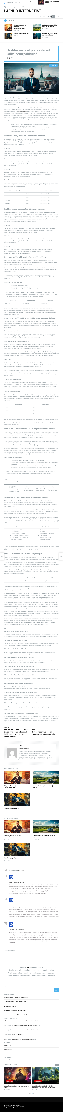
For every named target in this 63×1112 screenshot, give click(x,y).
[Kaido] (12, 753)
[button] (56, 1065)
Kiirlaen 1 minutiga (16, 1034)
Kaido (8, 58)
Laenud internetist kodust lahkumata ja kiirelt (15, 1015)
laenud (29, 967)
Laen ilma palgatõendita (21, 33)
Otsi (5, 987)
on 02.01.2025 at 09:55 (18, 905)
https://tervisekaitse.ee (24, 748)
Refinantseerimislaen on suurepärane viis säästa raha (25, 1030)
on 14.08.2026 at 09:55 (18, 929)
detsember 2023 (8, 1045)
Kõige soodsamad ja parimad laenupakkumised (13, 786)
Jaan (10, 882)
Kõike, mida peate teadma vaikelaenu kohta (50, 34)
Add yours (21, 870)
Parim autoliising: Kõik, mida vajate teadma (49, 25)
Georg (10, 929)
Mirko (5, 1030)
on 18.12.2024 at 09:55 (18, 882)
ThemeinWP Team (21, 1107)
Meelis (5, 1039)
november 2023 (8, 1049)
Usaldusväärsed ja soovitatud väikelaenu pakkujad (24, 1025)
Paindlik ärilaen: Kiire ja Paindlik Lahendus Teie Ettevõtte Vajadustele (43, 1086)
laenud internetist (22, 111)
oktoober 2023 (8, 1054)
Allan (10, 905)
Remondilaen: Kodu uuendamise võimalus (22, 1039)
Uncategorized (7, 1060)
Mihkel (5, 1020)
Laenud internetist (22, 11)
